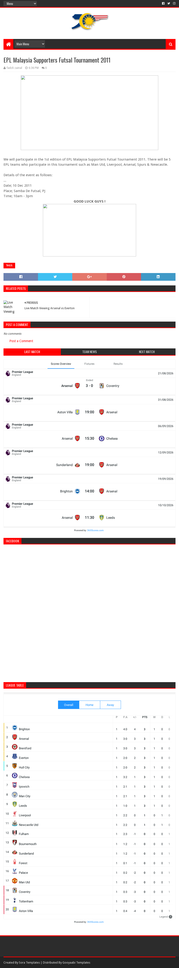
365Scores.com (95, 530)
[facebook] (163, 3)
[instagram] (174, 3)
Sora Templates (29, 962)
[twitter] (168, 3)
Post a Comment (21, 341)
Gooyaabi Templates (76, 962)
